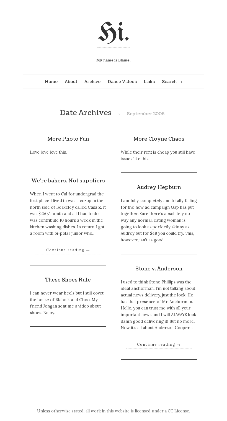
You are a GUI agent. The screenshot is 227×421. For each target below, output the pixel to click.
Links (149, 81)
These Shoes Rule (68, 280)
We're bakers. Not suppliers (68, 180)
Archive (92, 81)
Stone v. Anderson (158, 268)
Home (51, 81)
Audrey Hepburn (159, 187)
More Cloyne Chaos (158, 139)
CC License (178, 411)
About (71, 81)
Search (169, 81)
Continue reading (68, 250)
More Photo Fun (68, 139)
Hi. (113, 33)
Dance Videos (122, 81)
